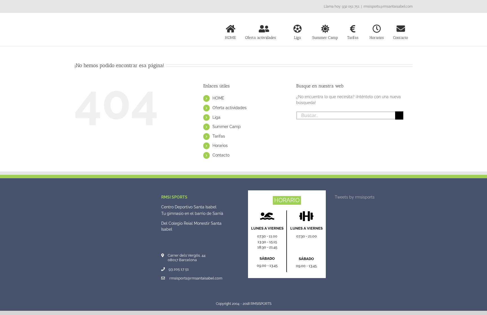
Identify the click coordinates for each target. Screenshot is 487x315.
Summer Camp (226, 126)
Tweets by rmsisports (355, 197)
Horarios (220, 145)
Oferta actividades (229, 107)
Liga (216, 117)
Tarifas (218, 136)
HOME (218, 98)
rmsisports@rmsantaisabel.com (388, 6)
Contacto (220, 155)
